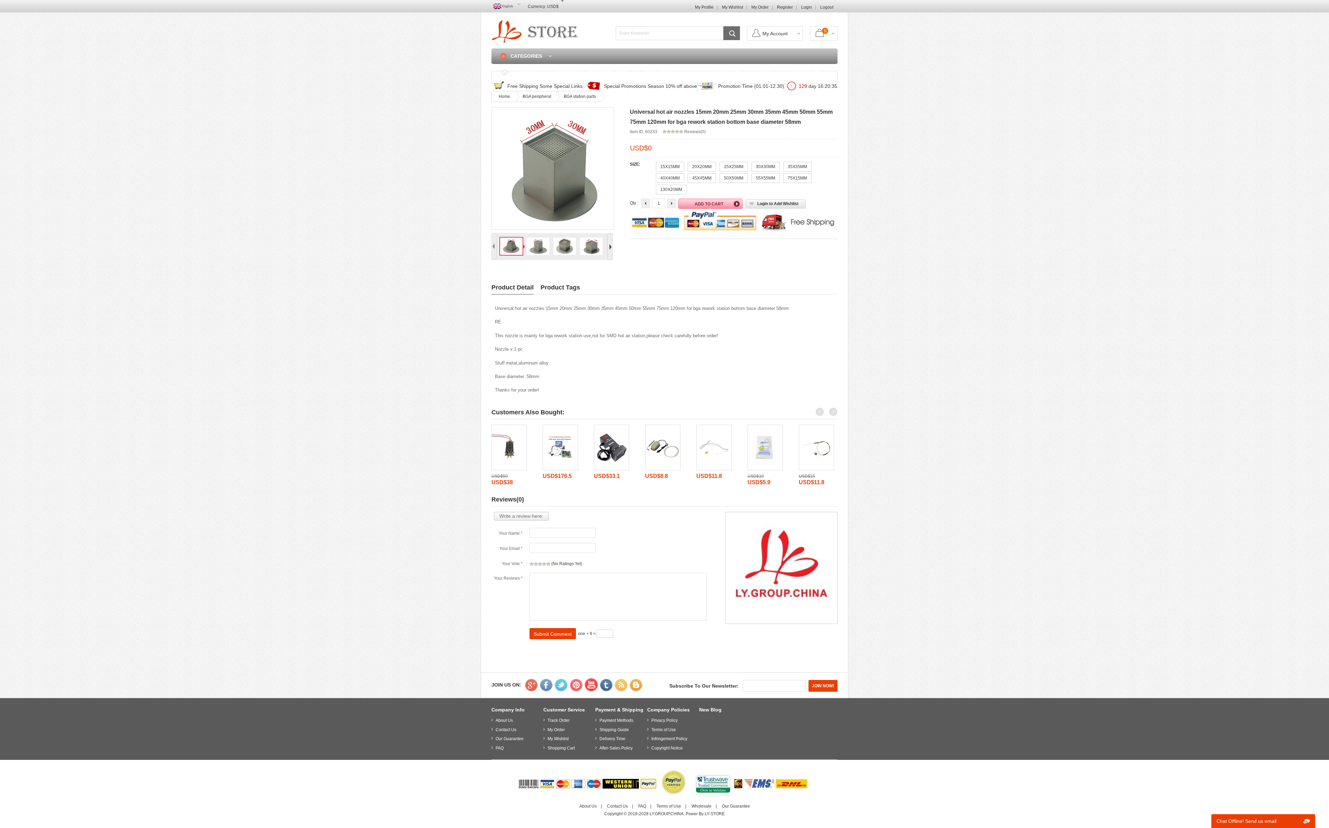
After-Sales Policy (616, 748)
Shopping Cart (803, 72)
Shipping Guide (614, 729)
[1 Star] (532, 564)
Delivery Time (612, 738)
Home (528, 72)
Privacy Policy (664, 720)
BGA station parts (580, 96)
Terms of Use (663, 729)
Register (785, 7)
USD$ (553, 6)
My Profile (704, 7)
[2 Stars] (536, 564)
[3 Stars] (540, 564)
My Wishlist (732, 7)
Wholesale (701, 806)
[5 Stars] (548, 564)
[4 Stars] (544, 564)
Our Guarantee (510, 738)
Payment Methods (616, 720)
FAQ (692, 72)
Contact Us (727, 72)
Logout (826, 7)
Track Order (657, 72)
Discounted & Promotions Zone (589, 72)
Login (806, 7)
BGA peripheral (537, 96)
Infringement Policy (669, 738)
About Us (504, 720)
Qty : (634, 203)
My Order (760, 7)
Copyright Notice (667, 748)
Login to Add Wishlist (777, 203)
